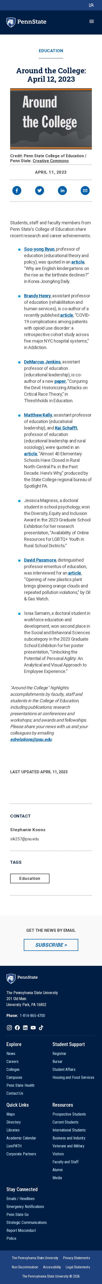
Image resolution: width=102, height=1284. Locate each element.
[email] (85, 191)
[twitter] (39, 191)
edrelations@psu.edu (30, 739)
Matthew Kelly (38, 415)
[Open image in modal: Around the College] (51, 119)
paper (60, 381)
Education (51, 50)
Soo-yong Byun (39, 249)
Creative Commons (51, 160)
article (77, 262)
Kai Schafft (66, 427)
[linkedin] (62, 191)
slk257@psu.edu (24, 839)
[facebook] (16, 191)
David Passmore (40, 560)
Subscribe (49, 945)
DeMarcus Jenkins (42, 361)
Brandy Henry (37, 295)
